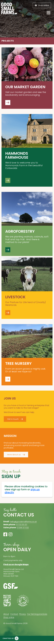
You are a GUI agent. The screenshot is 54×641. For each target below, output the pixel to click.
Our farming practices (37, 614)
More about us (14, 454)
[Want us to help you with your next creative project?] (10, 638)
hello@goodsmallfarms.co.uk (23, 521)
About (6, 614)
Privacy (22, 614)
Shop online (43, 5)
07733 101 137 (21, 524)
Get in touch (13, 419)
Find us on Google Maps (16, 564)
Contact (14, 614)
